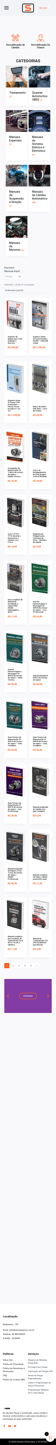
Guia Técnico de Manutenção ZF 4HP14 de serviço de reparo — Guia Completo (15, 741)
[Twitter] (15, 1426)
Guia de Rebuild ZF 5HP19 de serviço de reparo (40, 678)
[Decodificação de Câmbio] (15, 37)
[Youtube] (9, 1426)
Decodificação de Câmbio (15, 46)
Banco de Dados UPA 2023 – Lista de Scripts (40, 409)
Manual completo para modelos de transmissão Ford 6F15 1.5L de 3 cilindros (15, 941)
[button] (8, 996)
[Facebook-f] (4, 1426)
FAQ (5, 1375)
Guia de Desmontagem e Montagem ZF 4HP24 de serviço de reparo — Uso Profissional (40, 607)
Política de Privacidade (13, 1364)
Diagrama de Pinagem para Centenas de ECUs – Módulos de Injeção (40, 538)
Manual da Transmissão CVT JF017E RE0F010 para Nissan (40, 942)
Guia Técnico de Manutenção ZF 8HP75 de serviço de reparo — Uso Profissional (15, 807)
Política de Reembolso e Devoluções (14, 1369)
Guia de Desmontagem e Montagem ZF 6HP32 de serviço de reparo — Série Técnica (15, 675)
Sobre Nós (7, 1360)
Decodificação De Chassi (40, 46)
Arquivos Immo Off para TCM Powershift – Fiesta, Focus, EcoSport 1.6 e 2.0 (14, 405)
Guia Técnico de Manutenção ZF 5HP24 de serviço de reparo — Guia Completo (40, 741)
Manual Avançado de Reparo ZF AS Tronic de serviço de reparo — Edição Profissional (15, 874)
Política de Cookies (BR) (14, 1379)
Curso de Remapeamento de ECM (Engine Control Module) (40, 473)
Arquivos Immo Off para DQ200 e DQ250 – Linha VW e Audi (40, 340)
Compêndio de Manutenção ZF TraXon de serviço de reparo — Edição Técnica (15, 472)
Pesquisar (20, 276)
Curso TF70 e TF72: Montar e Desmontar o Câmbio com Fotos (14, 538)
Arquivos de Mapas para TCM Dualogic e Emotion (15, 340)
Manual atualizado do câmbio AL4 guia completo (40, 809)
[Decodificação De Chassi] (40, 37)
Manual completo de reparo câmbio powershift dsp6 (40, 877)
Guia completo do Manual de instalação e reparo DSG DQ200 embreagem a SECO (15, 606)
